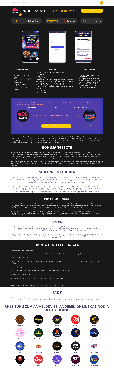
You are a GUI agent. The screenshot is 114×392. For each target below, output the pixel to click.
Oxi (20, 365)
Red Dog (75, 326)
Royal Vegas (38, 352)
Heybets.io (94, 339)
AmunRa (20, 326)
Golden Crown (38, 339)
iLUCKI (57, 365)
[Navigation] (101, 3)
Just (75, 352)
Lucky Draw (94, 365)
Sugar (20, 339)
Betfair (94, 326)
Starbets (20, 352)
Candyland (94, 352)
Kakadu (75, 339)
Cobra (38, 365)
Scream (57, 326)
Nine (57, 339)
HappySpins (75, 365)
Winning (57, 352)
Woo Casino (31, 107)
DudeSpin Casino (80, 107)
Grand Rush (38, 326)
